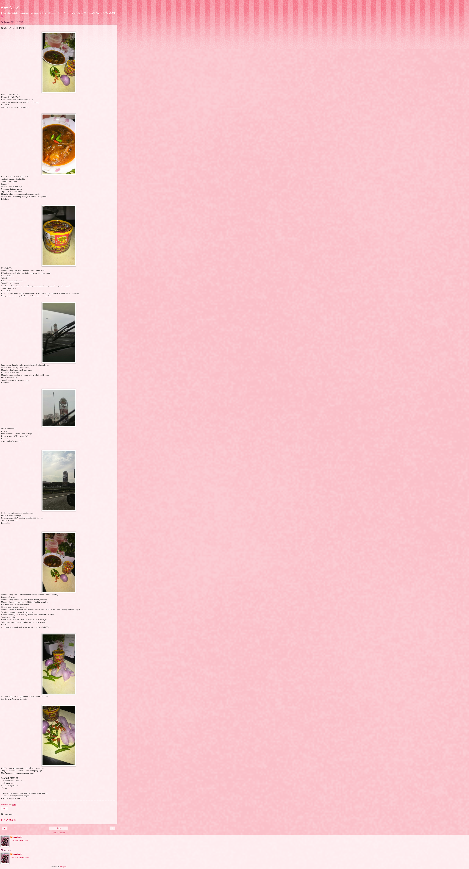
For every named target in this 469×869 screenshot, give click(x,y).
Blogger (62, 866)
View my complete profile (20, 840)
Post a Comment (8, 819)
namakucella (11, 7)
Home (59, 828)
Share (4, 808)
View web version (58, 833)
